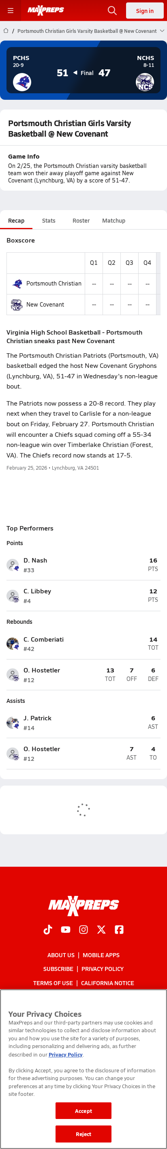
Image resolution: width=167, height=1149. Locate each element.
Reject (84, 1134)
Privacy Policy (102, 968)
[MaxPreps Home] (46, 10)
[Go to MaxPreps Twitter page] (101, 930)
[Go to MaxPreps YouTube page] (66, 930)
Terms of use (53, 982)
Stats (49, 220)
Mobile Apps (101, 955)
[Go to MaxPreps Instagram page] (83, 930)
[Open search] (112, 10)
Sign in (145, 10)
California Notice (107, 982)
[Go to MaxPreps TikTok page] (48, 930)
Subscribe (58, 968)
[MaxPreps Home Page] (6, 30)
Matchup (113, 220)
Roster (81, 220)
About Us (61, 955)
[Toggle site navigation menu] (10, 10)
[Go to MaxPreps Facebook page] (119, 930)
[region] (83, 1069)
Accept (83, 1111)
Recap (16, 220)
